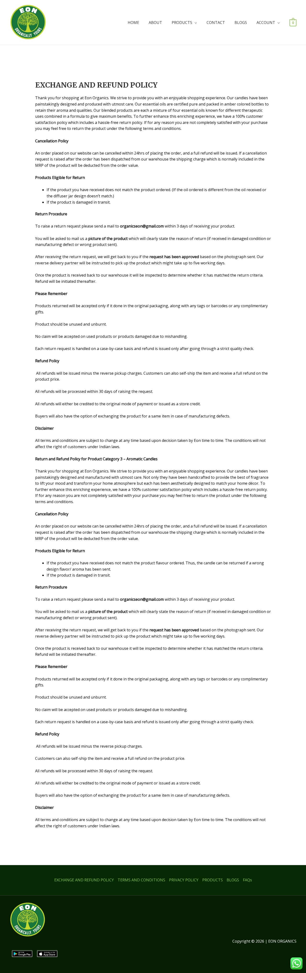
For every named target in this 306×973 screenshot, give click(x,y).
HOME (133, 22)
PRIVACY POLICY (183, 880)
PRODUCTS (182, 22)
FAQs (247, 880)
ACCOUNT (266, 22)
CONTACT (216, 22)
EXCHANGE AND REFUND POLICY (84, 880)
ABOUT (155, 22)
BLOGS (241, 22)
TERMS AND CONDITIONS (141, 880)
